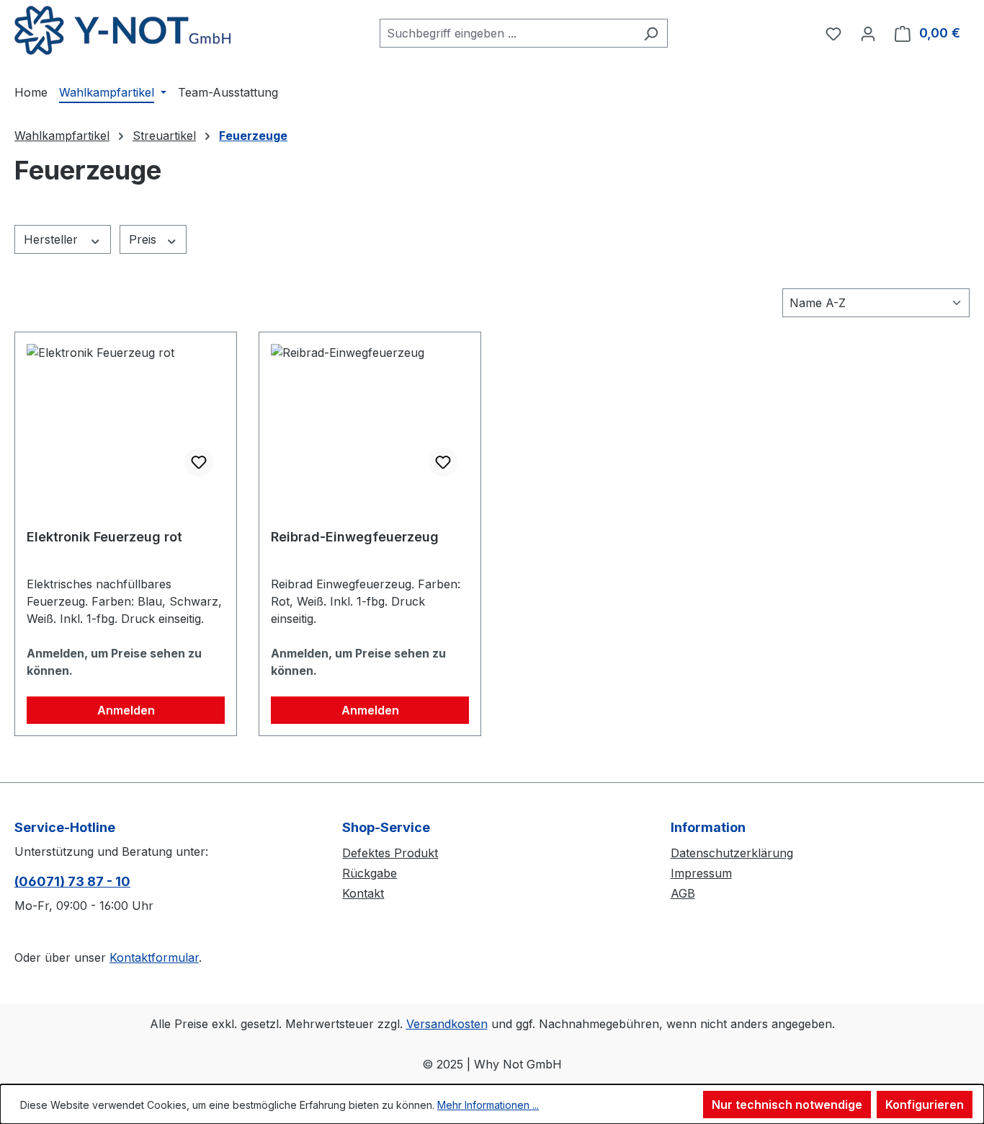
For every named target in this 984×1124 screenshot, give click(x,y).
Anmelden (126, 710)
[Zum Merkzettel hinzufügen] (198, 462)
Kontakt (363, 893)
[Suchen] (651, 33)
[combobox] (507, 33)
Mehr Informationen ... (488, 1105)
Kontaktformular (154, 957)
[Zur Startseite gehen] (122, 30)
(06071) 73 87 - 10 (72, 881)
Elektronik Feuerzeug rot (104, 536)
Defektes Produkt (390, 853)
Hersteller (52, 239)
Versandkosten (447, 1024)
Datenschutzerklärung (732, 853)
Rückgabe (369, 873)
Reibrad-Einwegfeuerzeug (355, 536)
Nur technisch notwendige (787, 1104)
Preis (144, 239)
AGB (683, 893)
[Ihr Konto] (868, 33)
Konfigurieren (924, 1104)
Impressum (701, 873)
